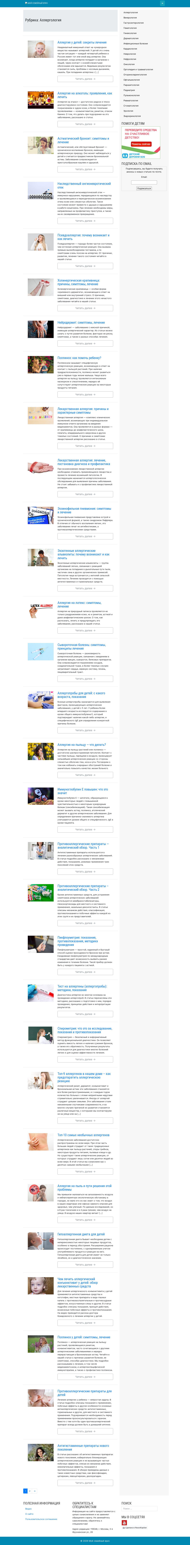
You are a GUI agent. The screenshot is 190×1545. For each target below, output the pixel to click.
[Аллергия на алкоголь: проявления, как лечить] (41, 100)
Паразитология (131, 85)
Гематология (130, 28)
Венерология (130, 17)
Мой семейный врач (37, 3)
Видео (28, 1508)
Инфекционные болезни (136, 43)
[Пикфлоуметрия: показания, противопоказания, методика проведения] (41, 944)
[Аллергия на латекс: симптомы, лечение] (41, 609)
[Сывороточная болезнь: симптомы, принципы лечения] (41, 651)
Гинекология (130, 33)
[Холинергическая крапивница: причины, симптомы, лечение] (41, 287)
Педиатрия (129, 90)
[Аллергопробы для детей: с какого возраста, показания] (41, 699)
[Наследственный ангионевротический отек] (41, 190)
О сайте (29, 1514)
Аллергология (131, 12)
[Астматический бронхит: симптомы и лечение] (41, 145)
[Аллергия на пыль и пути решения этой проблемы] (41, 1192)
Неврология (130, 54)
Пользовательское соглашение (41, 1519)
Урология (128, 111)
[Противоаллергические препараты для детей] (41, 1397)
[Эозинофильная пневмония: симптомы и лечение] (41, 515)
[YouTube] (124, 1522)
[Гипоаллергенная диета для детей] (41, 1241)
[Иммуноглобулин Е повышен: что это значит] (41, 796)
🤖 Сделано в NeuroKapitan (135, 1527)
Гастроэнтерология (134, 22)
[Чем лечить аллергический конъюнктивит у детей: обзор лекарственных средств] (41, 1285)
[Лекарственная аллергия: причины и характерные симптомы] (41, 415)
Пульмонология (132, 95)
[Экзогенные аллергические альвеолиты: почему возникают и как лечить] (41, 557)
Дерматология (131, 38)
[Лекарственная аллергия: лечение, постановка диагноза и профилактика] (41, 467)
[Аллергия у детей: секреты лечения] (41, 49)
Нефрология (130, 59)
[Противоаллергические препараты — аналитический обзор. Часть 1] (41, 850)
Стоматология (131, 105)
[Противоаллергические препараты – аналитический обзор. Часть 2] (41, 892)
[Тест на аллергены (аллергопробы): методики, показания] (41, 993)
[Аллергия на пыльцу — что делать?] (41, 751)
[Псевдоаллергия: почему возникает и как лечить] (41, 241)
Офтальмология (132, 79)
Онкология (129, 64)
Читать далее (85, 78)
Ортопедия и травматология (138, 69)
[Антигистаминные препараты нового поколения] (41, 1452)
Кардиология (130, 48)
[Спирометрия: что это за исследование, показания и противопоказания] (41, 1035)
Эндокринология (132, 116)
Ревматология (131, 100)
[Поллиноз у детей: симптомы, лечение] (41, 1343)
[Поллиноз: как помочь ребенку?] (41, 364)
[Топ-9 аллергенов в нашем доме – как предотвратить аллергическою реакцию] (41, 1080)
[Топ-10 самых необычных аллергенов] (41, 1141)
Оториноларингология (135, 74)
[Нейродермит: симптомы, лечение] (41, 329)
